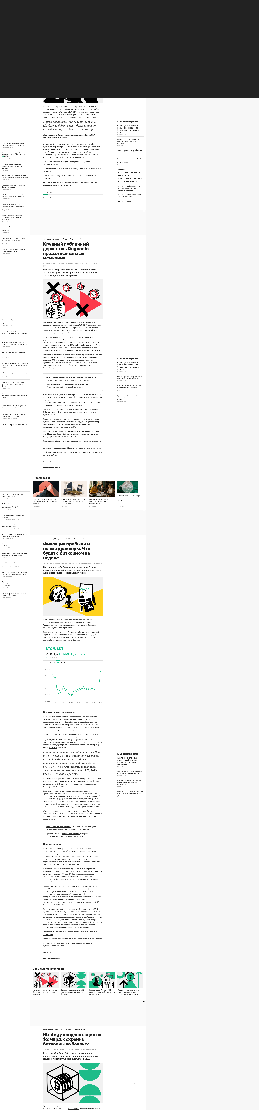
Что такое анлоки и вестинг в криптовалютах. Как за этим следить (130, 176)
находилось (94, 395)
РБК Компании (65, 506)
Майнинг (119, 164)
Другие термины (124, 201)
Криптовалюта (121, 134)
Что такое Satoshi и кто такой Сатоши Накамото (129, 195)
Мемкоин (120, 145)
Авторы (45, 192)
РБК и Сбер (120, 506)
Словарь (121, 169)
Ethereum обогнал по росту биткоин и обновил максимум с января (72, 939)
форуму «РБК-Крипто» (71, 384)
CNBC (99, 107)
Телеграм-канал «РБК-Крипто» (58, 377)
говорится (75, 348)
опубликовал (73, 1109)
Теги (51, 192)
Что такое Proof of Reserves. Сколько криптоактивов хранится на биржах (129, 187)
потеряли (53, 748)
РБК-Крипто (65, 185)
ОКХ (47, 657)
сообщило (47, 333)
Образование (37, 506)
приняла (77, 355)
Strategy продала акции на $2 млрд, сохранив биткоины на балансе (72, 448)
